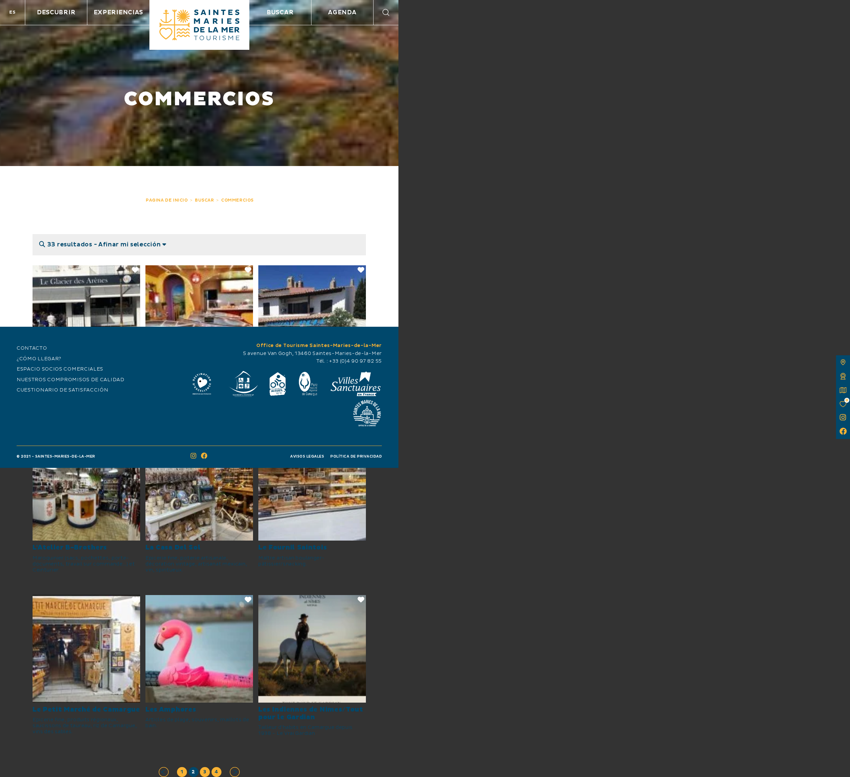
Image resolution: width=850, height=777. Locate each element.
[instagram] (843, 418)
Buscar (280, 12)
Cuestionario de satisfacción (63, 390)
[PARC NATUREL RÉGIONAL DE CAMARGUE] (308, 384)
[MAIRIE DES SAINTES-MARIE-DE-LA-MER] (367, 413)
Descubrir (56, 12)
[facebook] (843, 432)
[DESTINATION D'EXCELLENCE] (201, 384)
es (12, 12)
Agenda (342, 12)
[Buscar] (386, 12)
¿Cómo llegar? (39, 359)
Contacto (32, 348)
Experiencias (118, 12)
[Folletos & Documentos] (843, 390)
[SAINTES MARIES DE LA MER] (199, 25)
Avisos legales (307, 456)
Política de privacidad (356, 456)
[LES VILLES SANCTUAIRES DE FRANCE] (355, 384)
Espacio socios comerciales (60, 369)
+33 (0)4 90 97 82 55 (355, 361)
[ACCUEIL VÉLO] (278, 384)
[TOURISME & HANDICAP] (243, 384)
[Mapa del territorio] (843, 362)
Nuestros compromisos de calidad (71, 380)
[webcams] (843, 376)
